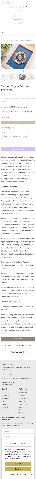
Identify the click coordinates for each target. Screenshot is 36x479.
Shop (6, 7)
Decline (18, 469)
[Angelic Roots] (18, 20)
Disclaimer (22, 395)
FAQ (3, 401)
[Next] (23, 71)
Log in (20, 7)
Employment (6, 398)
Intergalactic (15, 136)
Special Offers (6, 410)
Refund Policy (23, 404)
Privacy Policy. (15, 458)
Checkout (18, 10)
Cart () (29, 7)
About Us (4, 392)
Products (11, 40)
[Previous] (13, 71)
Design (3, 132)
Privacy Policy (23, 401)
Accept (18, 464)
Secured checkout (24, 413)
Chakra (4, 136)
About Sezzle (23, 392)
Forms (4, 404)
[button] (18, 107)
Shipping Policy (23, 407)
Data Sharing (23, 398)
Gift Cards (5, 407)
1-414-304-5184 (13, 7)
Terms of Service (24, 410)
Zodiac (25, 136)
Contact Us (5, 395)
